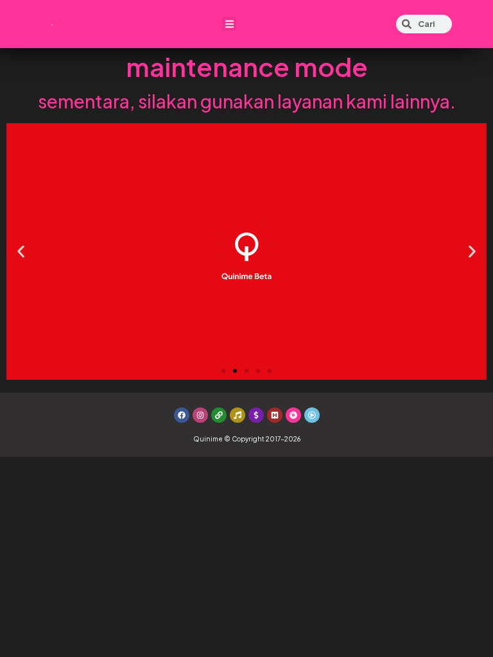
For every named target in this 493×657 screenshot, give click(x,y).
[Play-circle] (312, 415)
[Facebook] (181, 415)
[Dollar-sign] (256, 415)
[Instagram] (200, 415)
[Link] (219, 415)
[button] (229, 24)
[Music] (237, 415)
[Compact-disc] (293, 415)
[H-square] (274, 415)
